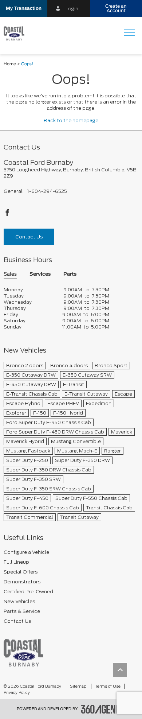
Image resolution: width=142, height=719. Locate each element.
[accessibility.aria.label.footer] (103, 709)
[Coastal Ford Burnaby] (23, 652)
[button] (23, 8)
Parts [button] (69, 274)
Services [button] (40, 274)
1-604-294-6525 (47, 191)
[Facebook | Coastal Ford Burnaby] (7, 214)
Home (10, 64)
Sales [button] (10, 274)
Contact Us (29, 237)
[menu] (129, 33)
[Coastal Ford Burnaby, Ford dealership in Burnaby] (17, 33)
